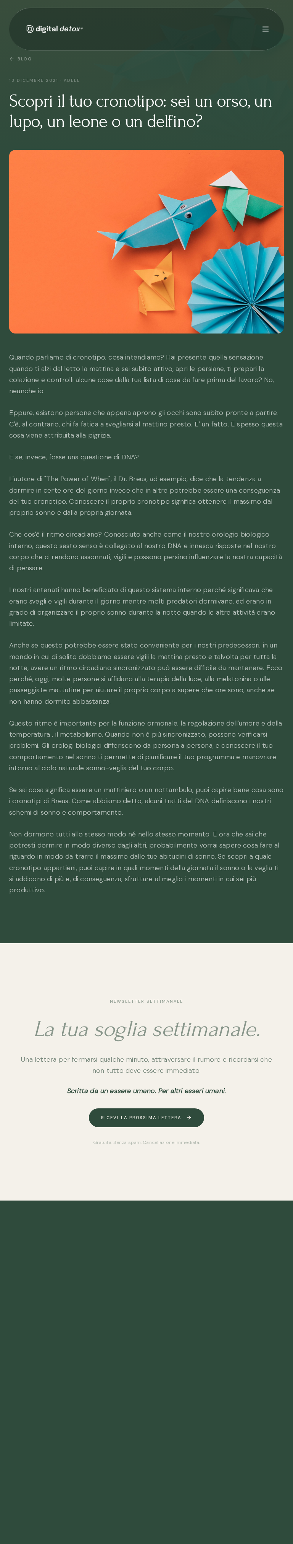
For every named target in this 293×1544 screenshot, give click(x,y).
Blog (25, 59)
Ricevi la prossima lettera (141, 1117)
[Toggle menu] (265, 29)
